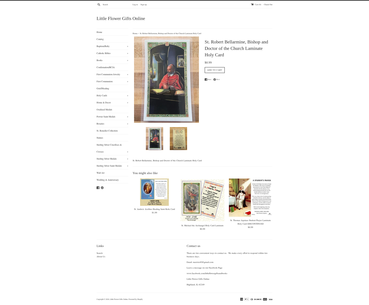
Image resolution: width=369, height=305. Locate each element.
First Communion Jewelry (112, 74)
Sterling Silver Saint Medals (112, 165)
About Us (101, 256)
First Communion (112, 81)
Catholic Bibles (112, 53)
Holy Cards (112, 95)
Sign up (144, 4)
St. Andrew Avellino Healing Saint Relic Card (154, 209)
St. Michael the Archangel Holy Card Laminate (202, 225)
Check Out (268, 4)
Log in (135, 4)
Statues (100, 137)
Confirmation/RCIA (106, 67)
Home (99, 31)
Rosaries (112, 123)
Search (100, 253)
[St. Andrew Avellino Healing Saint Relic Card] (154, 192)
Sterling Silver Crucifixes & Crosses (112, 148)
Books (112, 60)
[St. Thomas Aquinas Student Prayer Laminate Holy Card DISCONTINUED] (250, 198)
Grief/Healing (103, 88)
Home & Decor (112, 102)
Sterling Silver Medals (112, 158)
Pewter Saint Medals (112, 116)
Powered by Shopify (136, 299)
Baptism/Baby (112, 46)
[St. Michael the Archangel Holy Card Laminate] (202, 200)
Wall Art (100, 172)
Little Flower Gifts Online (121, 18)
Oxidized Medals (104, 109)
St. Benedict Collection (107, 130)
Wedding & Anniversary (108, 179)
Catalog (100, 39)
